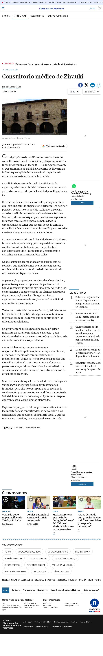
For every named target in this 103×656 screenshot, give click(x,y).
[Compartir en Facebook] (80, 86)
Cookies (74, 622)
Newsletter (42, 590)
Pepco (8, 551)
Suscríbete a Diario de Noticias (65, 590)
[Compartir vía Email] (98, 86)
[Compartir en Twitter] (86, 86)
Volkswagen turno (58, 551)
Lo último (77, 292)
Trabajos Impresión (72, 603)
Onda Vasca (28, 608)
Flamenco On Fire (36, 565)
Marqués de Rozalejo (66, 558)
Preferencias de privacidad (62, 626)
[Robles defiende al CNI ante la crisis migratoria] (38, 502)
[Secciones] (3, 8)
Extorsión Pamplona (15, 571)
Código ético (85, 622)
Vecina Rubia (40, 571)
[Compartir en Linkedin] (92, 86)
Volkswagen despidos (29, 551)
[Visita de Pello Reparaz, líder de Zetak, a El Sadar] (13, 502)
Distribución (47, 603)
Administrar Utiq (42, 626)
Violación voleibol (62, 565)
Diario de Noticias (30, 603)
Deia (3, 603)
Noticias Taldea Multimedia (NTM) (12, 609)
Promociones (29, 590)
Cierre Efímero (12, 565)
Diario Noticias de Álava (10, 605)
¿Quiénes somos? (90, 590)
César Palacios (61, 571)
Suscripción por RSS (72, 605)
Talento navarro (38, 558)
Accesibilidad (28, 626)
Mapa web (47, 605)
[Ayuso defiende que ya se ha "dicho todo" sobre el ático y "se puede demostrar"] (89, 502)
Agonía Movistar (13, 558)
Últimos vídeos (14, 493)
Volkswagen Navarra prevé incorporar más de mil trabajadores (46, 64)
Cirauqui (18, 427)
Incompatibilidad (32, 427)
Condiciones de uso (61, 622)
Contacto (16, 590)
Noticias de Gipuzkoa (31, 605)
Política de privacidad (43, 622)
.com (5, 590)
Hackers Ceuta (82, 551)
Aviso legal (27, 622)
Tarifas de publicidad (50, 608)
